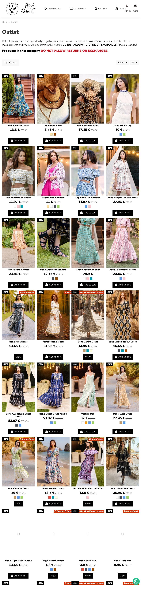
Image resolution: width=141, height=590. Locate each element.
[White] (15, 206)
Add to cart (20, 140)
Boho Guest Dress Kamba (53, 413)
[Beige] (51, 134)
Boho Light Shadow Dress (123, 341)
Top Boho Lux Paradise (87, 197)
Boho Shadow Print (87, 125)
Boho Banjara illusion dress (123, 197)
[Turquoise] (22, 206)
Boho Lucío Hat (122, 560)
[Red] (49, 497)
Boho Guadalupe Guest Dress (18, 415)
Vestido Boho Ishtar (53, 341)
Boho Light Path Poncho (18, 560)
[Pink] (18, 206)
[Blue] (121, 134)
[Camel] (84, 350)
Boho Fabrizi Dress (18, 125)
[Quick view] (32, 84)
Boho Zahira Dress (88, 341)
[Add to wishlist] (32, 79)
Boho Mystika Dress (53, 488)
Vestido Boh (87, 413)
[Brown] (55, 134)
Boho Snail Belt (87, 560)
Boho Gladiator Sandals (53, 269)
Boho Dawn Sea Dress (123, 488)
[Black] (55, 206)
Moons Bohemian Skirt (88, 269)
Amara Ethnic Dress (18, 269)
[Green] (124, 134)
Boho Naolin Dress (18, 488)
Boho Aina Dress (18, 341)
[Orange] (86, 422)
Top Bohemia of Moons (18, 197)
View (18, 356)
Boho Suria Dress (122, 413)
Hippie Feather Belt (53, 560)
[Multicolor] (91, 350)
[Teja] (126, 350)
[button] (78, 9)
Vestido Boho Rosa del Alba (88, 488)
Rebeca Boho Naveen (53, 197)
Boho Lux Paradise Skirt (122, 269)
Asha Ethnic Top (122, 125)
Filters (12, 62)
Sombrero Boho (53, 125)
